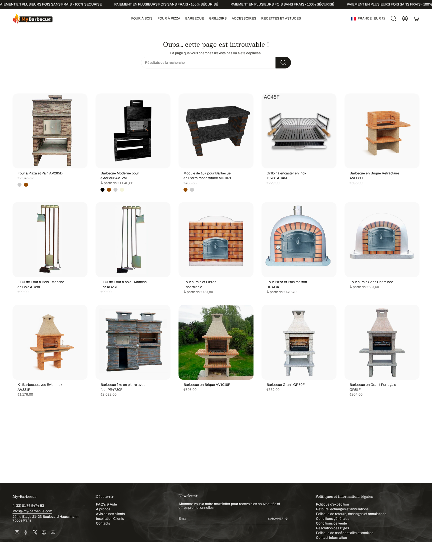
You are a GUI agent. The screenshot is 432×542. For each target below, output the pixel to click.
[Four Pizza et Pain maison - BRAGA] (299, 239)
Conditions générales (332, 519)
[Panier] (416, 18)
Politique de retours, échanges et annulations (351, 514)
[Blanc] (116, 190)
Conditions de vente (331, 523)
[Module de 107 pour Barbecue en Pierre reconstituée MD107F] (216, 130)
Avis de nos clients (110, 514)
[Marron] (26, 185)
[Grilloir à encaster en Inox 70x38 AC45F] (299, 130)
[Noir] (102, 190)
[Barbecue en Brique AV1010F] (216, 342)
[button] (142, 18)
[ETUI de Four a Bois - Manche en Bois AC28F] (50, 239)
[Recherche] (283, 62)
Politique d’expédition (332, 504)
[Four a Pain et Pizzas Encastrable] (216, 239)
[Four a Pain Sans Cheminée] (382, 239)
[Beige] (122, 190)
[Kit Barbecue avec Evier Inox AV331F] (50, 342)
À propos (103, 509)
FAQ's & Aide (106, 504)
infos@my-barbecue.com (32, 511)
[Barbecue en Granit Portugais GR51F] (382, 342)
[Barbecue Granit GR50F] (299, 342)
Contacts (103, 523)
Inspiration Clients (110, 519)
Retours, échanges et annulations (342, 509)
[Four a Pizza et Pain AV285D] (50, 130)
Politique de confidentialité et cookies (344, 533)
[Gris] (20, 185)
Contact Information (331, 538)
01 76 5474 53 (33, 506)
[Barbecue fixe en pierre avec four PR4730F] (133, 342)
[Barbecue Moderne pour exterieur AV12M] (133, 130)
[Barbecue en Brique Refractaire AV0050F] (382, 130)
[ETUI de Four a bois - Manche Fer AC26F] (133, 239)
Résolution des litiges (332, 528)
